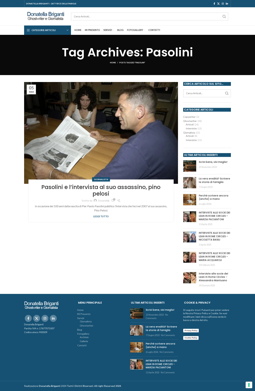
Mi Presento (84, 313)
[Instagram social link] (223, 3)
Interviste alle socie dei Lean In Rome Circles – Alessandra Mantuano (213, 277)
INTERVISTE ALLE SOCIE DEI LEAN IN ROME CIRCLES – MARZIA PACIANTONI (214, 216)
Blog (79, 329)
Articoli (190, 124)
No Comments (168, 335)
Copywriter (189, 116)
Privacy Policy (191, 330)
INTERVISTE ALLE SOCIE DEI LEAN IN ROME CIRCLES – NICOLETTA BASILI (214, 236)
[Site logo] (45, 16)
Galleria (84, 341)
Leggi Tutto (101, 216)
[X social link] (218, 3)
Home (113, 62)
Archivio (84, 337)
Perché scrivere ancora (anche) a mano (213, 197)
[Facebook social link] (214, 3)
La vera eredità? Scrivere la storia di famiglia (214, 180)
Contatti (82, 345)
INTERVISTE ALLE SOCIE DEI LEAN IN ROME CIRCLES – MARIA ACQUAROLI (214, 256)
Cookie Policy (191, 338)
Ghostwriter (190, 120)
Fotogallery (83, 333)
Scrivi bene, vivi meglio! (213, 162)
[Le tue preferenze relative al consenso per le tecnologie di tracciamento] (249, 385)
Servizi (80, 318)
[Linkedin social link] (227, 3)
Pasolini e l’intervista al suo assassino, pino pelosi (100, 190)
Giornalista (101, 179)
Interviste (191, 128)
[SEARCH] (224, 16)
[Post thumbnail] (189, 166)
